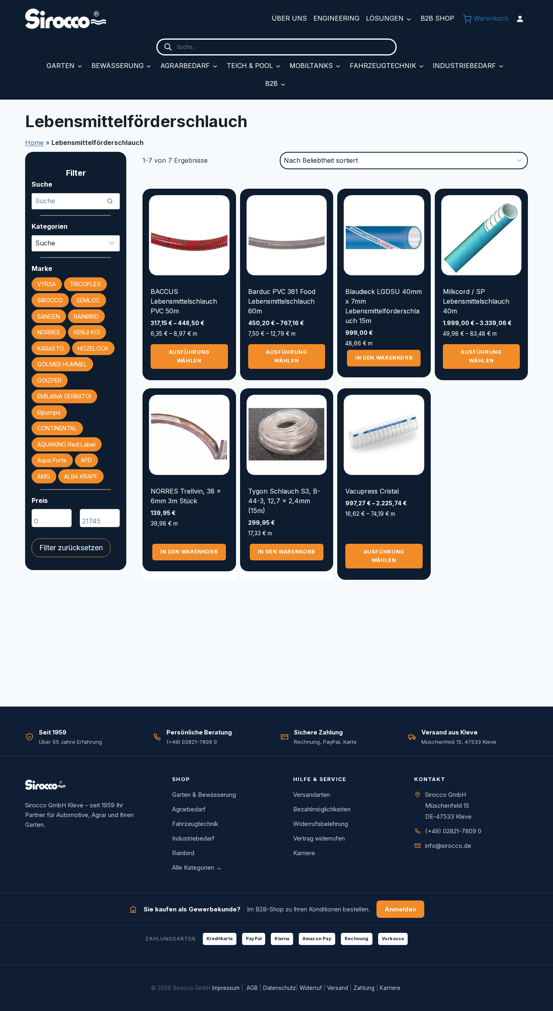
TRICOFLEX (85, 284)
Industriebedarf (464, 66)
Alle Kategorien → (197, 867)
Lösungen (385, 18)
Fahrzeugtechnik (383, 66)
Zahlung (363, 988)
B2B (271, 83)
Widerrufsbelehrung (320, 824)
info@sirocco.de (448, 845)
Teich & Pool (250, 66)
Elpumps (49, 412)
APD (86, 460)
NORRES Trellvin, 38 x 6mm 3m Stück (186, 496)
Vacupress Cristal (372, 491)
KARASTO (50, 348)
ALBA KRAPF (81, 476)
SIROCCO (50, 300)
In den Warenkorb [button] (384, 358)
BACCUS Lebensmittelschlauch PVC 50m (184, 301)
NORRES (48, 332)
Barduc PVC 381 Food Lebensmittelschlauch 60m (281, 301)
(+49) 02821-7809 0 (453, 831)
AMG (43, 476)
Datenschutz (279, 988)
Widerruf (311, 988)
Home (34, 142)
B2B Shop (437, 18)
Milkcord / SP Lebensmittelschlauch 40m (476, 301)
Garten (60, 66)
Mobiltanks (311, 66)
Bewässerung (117, 66)
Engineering (336, 18)
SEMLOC (88, 300)
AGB (252, 988)
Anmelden (400, 909)
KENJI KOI (87, 332)
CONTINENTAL (57, 428)
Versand (337, 988)
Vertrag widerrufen (319, 838)
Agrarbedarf (185, 66)
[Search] (110, 201)
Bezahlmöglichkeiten (322, 809)
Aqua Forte (52, 460)
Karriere (304, 853)
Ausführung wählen (189, 356)
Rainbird (183, 853)
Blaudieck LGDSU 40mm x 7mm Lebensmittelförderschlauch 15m (383, 306)
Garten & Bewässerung (204, 794)
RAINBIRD (86, 316)
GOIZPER (49, 380)
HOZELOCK (93, 348)
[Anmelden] (520, 19)
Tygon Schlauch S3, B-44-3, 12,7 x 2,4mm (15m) (284, 501)
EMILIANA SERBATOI (64, 396)
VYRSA (46, 284)
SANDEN (48, 316)
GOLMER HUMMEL (62, 364)
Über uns (289, 18)
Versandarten (311, 794)
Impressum (226, 988)
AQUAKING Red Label (66, 444)
